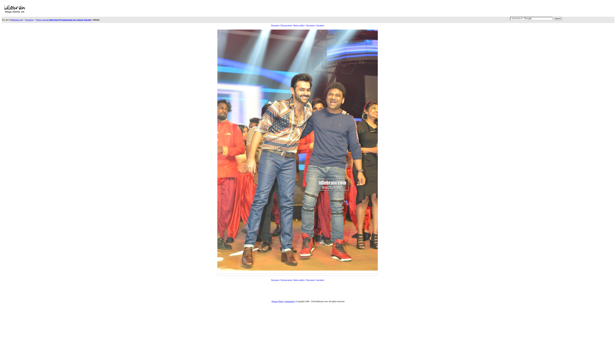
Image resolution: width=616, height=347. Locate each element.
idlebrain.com (17, 20)
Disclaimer (290, 301)
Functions (29, 20)
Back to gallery (299, 25)
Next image (310, 25)
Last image (320, 25)
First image (275, 25)
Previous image (286, 25)
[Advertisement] (171, 9)
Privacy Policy (278, 301)
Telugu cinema (63, 20)
